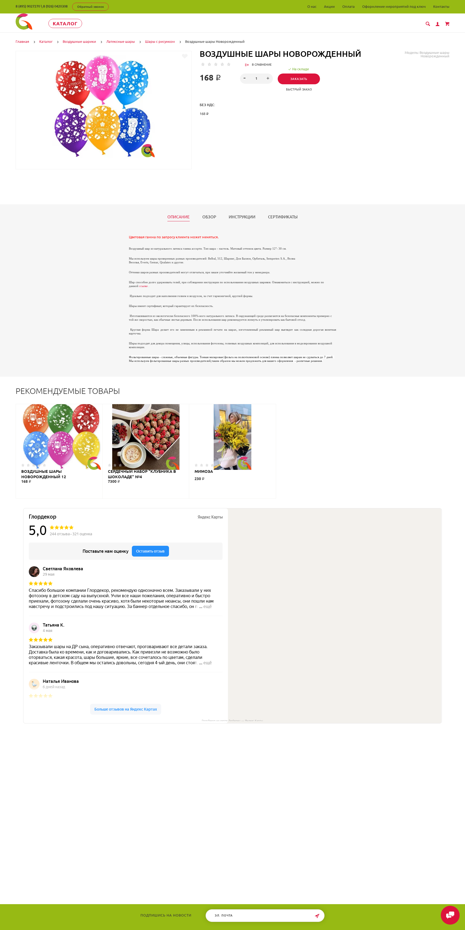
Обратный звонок (90, 6)
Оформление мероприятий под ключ (394, 6)
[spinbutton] (257, 79)
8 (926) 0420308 (55, 6)
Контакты (441, 6)
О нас (311, 6)
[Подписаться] (317, 916)
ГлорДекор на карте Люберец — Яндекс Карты (232, 720)
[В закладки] (185, 56)
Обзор (209, 217)
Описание (178, 217)
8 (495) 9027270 (28, 6)
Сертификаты (283, 217)
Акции (329, 6)
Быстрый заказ (299, 89)
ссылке (143, 286)
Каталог (65, 23)
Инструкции (242, 217)
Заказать (298, 79)
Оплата (348, 6)
